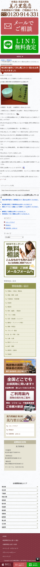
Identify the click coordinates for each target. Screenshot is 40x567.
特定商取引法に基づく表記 (10, 540)
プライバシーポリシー (9, 552)
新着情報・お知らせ (11, 228)
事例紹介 (9, 60)
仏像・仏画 (11, 338)
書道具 (9, 307)
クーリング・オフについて (10, 548)
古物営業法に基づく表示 (10, 544)
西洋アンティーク (13, 342)
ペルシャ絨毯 (11, 314)
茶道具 (9, 303)
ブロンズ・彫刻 (12, 330)
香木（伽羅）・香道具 (14, 311)
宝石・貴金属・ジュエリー (15, 318)
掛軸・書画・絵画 (13, 295)
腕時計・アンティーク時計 (15, 322)
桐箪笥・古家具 (12, 350)
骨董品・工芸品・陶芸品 (15, 291)
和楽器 (9, 354)
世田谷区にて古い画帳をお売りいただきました (15, 214)
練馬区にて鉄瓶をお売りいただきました (14, 211)
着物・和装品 (11, 326)
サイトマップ (6, 556)
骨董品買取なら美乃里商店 (20, 560)
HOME (3, 60)
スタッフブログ (10, 222)
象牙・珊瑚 (11, 346)
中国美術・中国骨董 (13, 299)
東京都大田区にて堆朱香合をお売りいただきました (17, 204)
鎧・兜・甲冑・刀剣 (13, 334)
